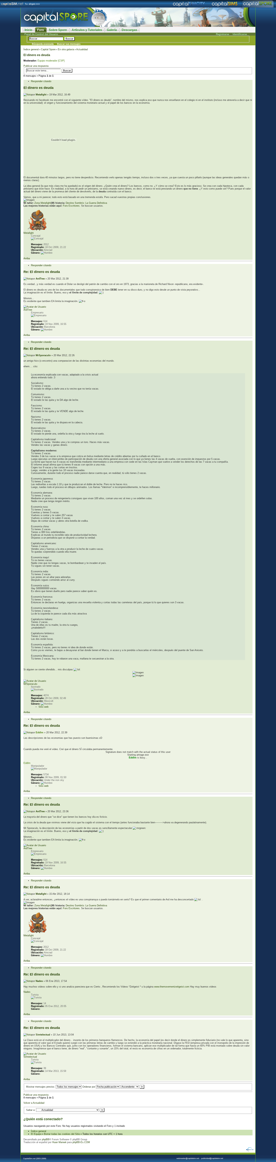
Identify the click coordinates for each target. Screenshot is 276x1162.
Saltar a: (30, 1110)
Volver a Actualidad (33, 1102)
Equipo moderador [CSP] (51, 60)
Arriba (26, 258)
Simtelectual (43, 1034)
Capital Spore (48, 49)
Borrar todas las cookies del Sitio (62, 1134)
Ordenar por (89, 1086)
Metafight (41, 94)
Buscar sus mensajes (69, 44)
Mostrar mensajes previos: (41, 1086)
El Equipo (36, 1134)
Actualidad (82, 49)
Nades (39, 981)
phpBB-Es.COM (81, 1142)
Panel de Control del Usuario (41, 34)
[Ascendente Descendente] (132, 1086)
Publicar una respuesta (35, 65)
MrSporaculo (43, 355)
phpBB (45, 1139)
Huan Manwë (59, 1142)
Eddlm (39, 732)
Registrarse (222, 34)
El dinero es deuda (36, 55)
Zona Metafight (42, 203)
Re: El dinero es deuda (41, 272)
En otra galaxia (66, 49)
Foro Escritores (71, 205)
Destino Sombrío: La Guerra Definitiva (86, 203)
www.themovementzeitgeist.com (171, 986)
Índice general (31, 49)
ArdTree (40, 278)
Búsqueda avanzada (43, 44)
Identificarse (240, 34)
